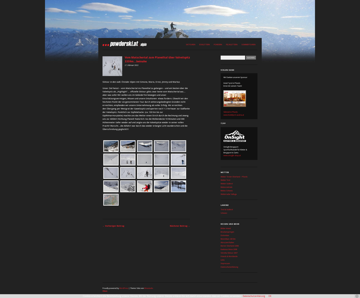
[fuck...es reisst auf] (128, 159)
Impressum (225, 263)
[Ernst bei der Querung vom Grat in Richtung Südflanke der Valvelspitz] (111, 173)
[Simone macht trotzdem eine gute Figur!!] (145, 159)
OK (269, 296)
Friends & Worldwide (229, 256)
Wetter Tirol (225, 180)
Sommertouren (248, 44)
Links (223, 260)
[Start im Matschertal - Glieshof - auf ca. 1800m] (178, 186)
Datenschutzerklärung (229, 267)
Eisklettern (204, 44)
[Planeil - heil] (128, 146)
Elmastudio (148, 288)
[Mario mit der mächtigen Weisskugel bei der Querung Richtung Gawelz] (128, 186)
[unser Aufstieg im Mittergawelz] (178, 173)
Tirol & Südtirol (227, 209)
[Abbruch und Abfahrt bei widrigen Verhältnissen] (162, 159)
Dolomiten (225, 235)
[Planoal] (111, 146)
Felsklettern (232, 44)
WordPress (123, 288)
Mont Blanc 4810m (228, 239)
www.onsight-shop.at (232, 155)
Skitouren (190, 44)
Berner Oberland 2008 (230, 246)
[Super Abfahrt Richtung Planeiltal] (178, 146)
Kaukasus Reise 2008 (229, 249)
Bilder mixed (226, 228)
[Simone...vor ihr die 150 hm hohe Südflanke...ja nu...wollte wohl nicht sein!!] (178, 159)
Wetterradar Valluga (229, 194)
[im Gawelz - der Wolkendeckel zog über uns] (111, 186)
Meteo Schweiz (227, 191)
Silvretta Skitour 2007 (229, 253)
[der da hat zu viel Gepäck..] (145, 186)
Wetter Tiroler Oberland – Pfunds (234, 177)
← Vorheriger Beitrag (113, 226)
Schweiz (224, 213)
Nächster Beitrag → (180, 226)
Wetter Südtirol (227, 184)
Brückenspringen (227, 232)
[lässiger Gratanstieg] (128, 173)
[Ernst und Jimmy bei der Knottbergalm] (145, 146)
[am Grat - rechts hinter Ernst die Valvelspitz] (145, 173)
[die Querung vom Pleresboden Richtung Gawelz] (162, 186)
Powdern (218, 44)
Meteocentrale (226, 187)
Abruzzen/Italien (227, 242)
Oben (105, 291)
